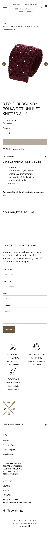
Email (5, 293)
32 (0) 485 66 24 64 (11, 500)
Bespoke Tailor (9, 445)
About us (6, 440)
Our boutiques (9, 450)
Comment (7, 305)
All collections (8, 454)
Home (5, 23)
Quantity (6, 128)
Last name (7, 281)
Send (9, 329)
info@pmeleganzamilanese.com (17, 502)
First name (7, 269)
